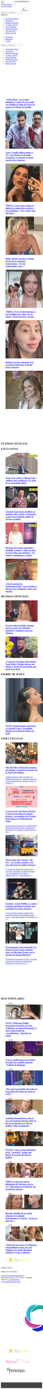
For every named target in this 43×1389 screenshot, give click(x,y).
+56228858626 (13, 1280)
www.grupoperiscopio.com (11, 1282)
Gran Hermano (11, 27)
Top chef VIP (10, 31)
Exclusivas (9, 21)
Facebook (9, 37)
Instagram (9, 39)
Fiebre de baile (11, 33)
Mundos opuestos (12, 23)
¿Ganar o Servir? (12, 25)
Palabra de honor (12, 29)
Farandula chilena (12, 19)
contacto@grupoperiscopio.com (12, 1275)
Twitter (8, 41)
